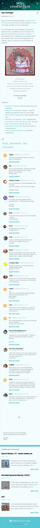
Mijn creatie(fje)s (20, 5)
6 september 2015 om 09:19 (21, 288)
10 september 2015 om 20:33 (20, 379)
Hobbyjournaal (9, 110)
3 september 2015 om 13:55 (27, 180)
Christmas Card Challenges (13, 119)
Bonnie (11, 250)
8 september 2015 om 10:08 (17, 350)
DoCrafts (5, 143)
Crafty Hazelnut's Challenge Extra (15, 130)
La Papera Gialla (14, 263)
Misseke (11, 197)
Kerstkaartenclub (19, 34)
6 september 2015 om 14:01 (20, 305)
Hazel (10, 394)
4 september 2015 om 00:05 (21, 250)
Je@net (11, 154)
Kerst (25, 143)
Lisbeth (11, 288)
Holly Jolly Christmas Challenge (14, 124)
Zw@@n (11, 365)
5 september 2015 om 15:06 (21, 275)
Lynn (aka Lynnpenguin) (16, 348)
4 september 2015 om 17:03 (26, 263)
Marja (10, 213)
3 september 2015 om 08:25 (19, 166)
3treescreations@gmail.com (17, 330)
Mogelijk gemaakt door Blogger (21, 521)
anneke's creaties (14, 180)
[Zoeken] (37, 4)
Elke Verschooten (15, 143)
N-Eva (11, 379)
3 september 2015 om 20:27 (20, 237)
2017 (3, 497)
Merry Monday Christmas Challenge (16, 121)
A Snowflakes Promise (12, 126)
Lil (9, 318)
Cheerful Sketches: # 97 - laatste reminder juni (16, 453)
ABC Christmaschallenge (12, 115)
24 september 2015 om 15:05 (20, 394)
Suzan (11, 226)
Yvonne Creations (7, 147)
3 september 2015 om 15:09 (22, 196)
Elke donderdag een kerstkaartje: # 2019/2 (15, 475)
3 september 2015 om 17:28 (20, 213)
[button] (37, 13)
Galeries (25, 524)
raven (10, 305)
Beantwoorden (14, 162)
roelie (10, 237)
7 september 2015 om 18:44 (18, 318)
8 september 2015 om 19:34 (22, 365)
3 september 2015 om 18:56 (20, 226)
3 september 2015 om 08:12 (21, 154)
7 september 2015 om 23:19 (17, 332)
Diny (10, 166)
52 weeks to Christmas (12, 106)
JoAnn (11, 276)
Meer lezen (35, 469)
